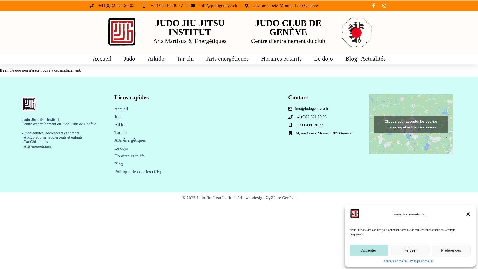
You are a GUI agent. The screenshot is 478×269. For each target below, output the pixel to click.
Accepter (368, 250)
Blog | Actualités (365, 58)
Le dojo (323, 58)
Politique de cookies (396, 261)
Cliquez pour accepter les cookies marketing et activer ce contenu (411, 124)
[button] (468, 214)
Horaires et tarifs (281, 58)
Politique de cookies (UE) (137, 171)
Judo (129, 58)
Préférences (451, 250)
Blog (118, 163)
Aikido (156, 58)
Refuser (410, 250)
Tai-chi (185, 58)
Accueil (102, 58)
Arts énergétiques (227, 58)
